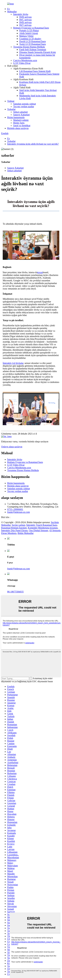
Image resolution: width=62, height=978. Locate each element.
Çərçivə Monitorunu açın (25, 60)
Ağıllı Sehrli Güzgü (28, 33)
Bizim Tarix (19, 123)
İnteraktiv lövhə (20, 14)
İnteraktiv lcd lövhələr (13, 363)
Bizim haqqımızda (16, 117)
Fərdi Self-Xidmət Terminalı (32, 49)
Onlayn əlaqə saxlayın (11, 446)
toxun (40, 272)
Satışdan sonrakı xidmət (24, 104)
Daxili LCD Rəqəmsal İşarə (32, 41)
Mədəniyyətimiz (21, 120)
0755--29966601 (15, 509)
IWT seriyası (25, 25)
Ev (8, 9)
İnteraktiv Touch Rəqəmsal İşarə (41, 525)
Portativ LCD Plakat (29, 30)
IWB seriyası (25, 17)
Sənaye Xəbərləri (21, 114)
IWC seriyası (25, 19)
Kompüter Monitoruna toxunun (43, 527)
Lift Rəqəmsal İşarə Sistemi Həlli (35, 71)
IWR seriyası (25, 22)
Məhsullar (12, 11)
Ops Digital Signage (38, 530)
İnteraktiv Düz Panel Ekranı (14, 530)
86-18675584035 (15, 591)
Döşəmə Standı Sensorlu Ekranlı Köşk (37, 52)
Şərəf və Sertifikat (21, 125)
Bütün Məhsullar (26, 533)
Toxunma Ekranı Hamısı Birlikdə (29, 47)
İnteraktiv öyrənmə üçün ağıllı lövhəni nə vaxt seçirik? (33, 144)
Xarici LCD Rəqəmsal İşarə (32, 44)
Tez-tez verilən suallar (23, 106)
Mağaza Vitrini (26, 36)
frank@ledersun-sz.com (18, 512)
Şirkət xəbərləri (20, 112)
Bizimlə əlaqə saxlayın (18, 128)
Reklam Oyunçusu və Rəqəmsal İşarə (31, 28)
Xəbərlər (11, 109)
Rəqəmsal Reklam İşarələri (14, 527)
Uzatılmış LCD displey (30, 38)
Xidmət (10, 101)
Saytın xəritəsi (18, 525)
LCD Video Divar (22, 63)
